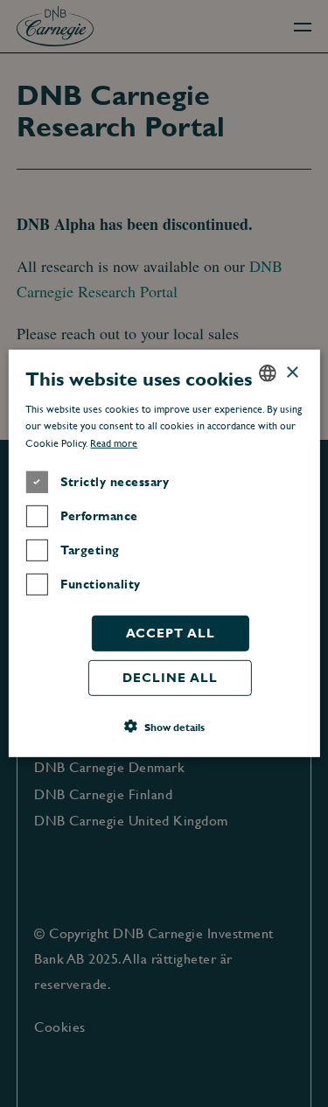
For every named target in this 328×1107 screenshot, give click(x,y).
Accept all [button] (170, 633)
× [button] (291, 372)
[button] (164, 726)
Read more (113, 443)
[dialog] (164, 553)
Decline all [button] (170, 678)
